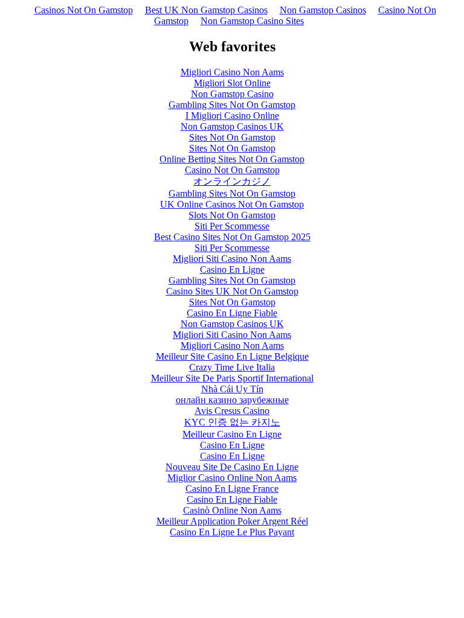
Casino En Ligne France (232, 488)
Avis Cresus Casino (232, 411)
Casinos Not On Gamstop (83, 10)
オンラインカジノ (232, 181)
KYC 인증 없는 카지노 (232, 422)
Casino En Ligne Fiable (232, 313)
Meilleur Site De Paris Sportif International (232, 378)
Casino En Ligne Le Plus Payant (232, 532)
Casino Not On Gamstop (232, 170)
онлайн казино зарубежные (232, 400)
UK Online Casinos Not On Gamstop (232, 204)
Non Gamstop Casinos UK (232, 126)
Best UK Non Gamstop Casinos (206, 10)
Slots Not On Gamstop (232, 215)
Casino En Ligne (232, 269)
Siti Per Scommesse (232, 226)
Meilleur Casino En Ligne (232, 434)
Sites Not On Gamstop (232, 137)
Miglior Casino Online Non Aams (232, 478)
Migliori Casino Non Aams (232, 72)
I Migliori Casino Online (232, 115)
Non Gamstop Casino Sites (252, 21)
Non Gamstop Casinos (323, 10)
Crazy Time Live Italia (232, 367)
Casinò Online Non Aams (232, 510)
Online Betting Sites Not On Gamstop (232, 159)
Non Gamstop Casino (232, 94)
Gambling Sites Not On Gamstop (232, 105)
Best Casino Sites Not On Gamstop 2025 (232, 237)
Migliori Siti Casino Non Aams (232, 258)
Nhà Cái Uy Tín (232, 389)
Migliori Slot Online (232, 83)
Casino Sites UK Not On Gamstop (232, 291)
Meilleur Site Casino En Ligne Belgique (232, 356)
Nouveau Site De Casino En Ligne (232, 467)
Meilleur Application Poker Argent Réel (232, 521)
